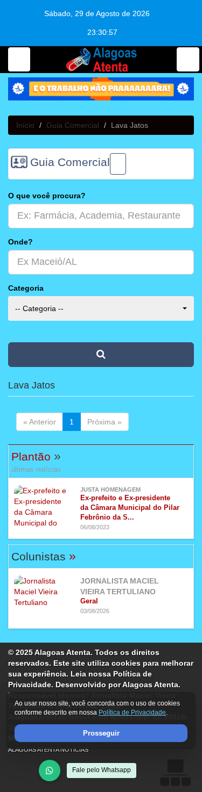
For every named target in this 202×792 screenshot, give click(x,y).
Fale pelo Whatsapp (101, 770)
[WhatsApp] (49, 770)
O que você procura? (47, 195)
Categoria (26, 288)
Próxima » (104, 421)
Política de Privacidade (132, 713)
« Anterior (39, 421)
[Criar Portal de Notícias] (175, 772)
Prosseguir (101, 733)
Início (25, 125)
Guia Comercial (72, 125)
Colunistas (43, 556)
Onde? (20, 241)
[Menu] (19, 59)
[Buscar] (188, 59)
